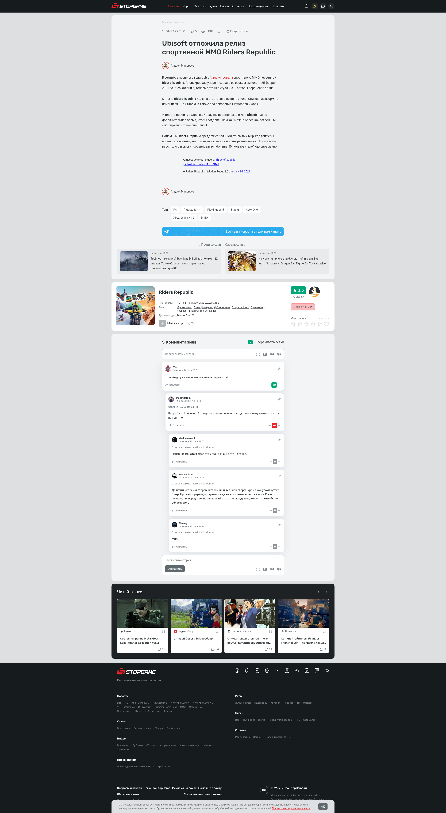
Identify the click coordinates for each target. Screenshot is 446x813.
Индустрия (144, 707)
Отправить (175, 569)
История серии (167, 745)
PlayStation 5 (215, 209)
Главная (166, 22)
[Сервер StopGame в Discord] (327, 670)
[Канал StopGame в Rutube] (287, 670)
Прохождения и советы (131, 766)
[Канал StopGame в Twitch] (317, 670)
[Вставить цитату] (272, 569)
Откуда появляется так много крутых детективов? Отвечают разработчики (248, 641)
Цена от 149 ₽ (303, 307)
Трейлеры (123, 749)
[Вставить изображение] (265, 569)
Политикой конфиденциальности (291, 808)
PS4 (184, 302)
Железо (167, 711)
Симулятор (208, 307)
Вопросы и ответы (129, 788)
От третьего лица (206, 310)
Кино (138, 711)
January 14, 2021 (239, 171)
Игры (186, 6)
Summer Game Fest (166, 707)
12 (163, 649)
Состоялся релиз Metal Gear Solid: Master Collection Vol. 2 (139, 640)
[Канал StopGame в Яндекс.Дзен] (267, 670)
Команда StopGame (157, 788)
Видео (212, 6)
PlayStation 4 (192, 209)
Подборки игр (175, 728)
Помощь (277, 6)
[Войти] (331, 6)
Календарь (260, 702)
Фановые (129, 707)
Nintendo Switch (180, 702)
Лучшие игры (243, 702)
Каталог (275, 702)
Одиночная (257, 307)
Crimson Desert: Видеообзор (193, 638)
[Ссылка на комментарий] (279, 368)
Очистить (323, 318)
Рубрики (138, 745)
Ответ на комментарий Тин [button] (183, 407)
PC (175, 209)
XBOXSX (206, 302)
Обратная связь (128, 794)
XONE (196, 302)
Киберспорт (152, 711)
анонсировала (222, 77)
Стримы (238, 6)
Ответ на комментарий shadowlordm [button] (193, 447)
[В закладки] (219, 31)
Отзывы (307, 702)
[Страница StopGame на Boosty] (237, 670)
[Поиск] (306, 6)
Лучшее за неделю (254, 719)
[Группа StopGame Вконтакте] (257, 670)
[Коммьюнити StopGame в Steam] (307, 670)
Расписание (242, 736)
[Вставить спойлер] (279, 569)
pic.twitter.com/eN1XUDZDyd (201, 164)
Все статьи (123, 728)
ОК (323, 806)
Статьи (199, 6)
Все (119, 702)
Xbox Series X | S (183, 217)
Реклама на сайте (184, 788)
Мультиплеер (184, 307)
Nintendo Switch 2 (203, 702)
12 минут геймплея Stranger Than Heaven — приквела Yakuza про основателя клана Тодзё (303, 641)
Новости (173, 6)
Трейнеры (164, 766)
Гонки (197, 307)
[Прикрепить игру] (258, 569)
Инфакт (208, 745)
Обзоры (159, 728)
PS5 (189, 302)
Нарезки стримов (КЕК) (279, 736)
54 (217, 649)
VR (118, 707)
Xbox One (252, 209)
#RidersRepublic (225, 159)
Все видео (123, 745)
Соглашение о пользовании (203, 794)
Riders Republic (176, 292)
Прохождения (258, 6)
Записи (257, 736)
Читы (151, 766)
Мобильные (196, 707)
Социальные (124, 711)
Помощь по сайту (210, 788)
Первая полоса (142, 728)
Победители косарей (280, 719)
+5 (298, 719)
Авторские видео (190, 745)
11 (270, 649)
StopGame (309, 719)
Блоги (224, 6)
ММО (204, 217)
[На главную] (129, 6)
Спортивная (223, 307)
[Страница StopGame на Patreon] (247, 670)
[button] (172, 385)
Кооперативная (186, 310)
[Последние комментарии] (323, 6)
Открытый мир (240, 307)
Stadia (235, 209)
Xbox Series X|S (140, 702)
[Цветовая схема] (315, 6)
